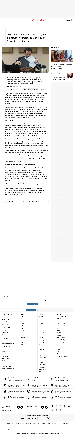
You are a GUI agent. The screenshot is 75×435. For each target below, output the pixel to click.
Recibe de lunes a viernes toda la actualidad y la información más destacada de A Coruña (40, 391)
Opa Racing (42, 360)
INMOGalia (5, 356)
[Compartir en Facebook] (14, 89)
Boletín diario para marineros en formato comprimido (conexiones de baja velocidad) (62, 385)
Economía (41, 321)
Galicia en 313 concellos (27, 347)
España (41, 323)
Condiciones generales (43, 433)
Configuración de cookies (54, 433)
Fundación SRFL (21, 423)
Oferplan (4, 353)
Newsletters (5, 332)
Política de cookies (34, 433)
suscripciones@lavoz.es (46, 418)
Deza (22, 328)
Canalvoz (43, 423)
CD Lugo (41, 362)
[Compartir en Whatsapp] (8, 89)
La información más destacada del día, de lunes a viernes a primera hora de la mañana (16, 379)
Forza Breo (41, 367)
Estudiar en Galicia (62, 323)
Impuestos (11, 198)
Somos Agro (42, 340)
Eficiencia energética (7, 366)
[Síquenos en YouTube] (69, 406)
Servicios (4, 351)
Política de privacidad (25, 433)
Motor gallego (42, 371)
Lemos (22, 333)
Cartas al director (6, 340)
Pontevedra (24, 340)
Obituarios (41, 344)
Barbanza (23, 323)
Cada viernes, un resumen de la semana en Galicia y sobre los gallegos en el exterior (16, 391)
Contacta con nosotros (8, 343)
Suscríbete (5, 324)
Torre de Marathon (43, 355)
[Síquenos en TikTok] (52, 410)
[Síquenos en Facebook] (52, 406)
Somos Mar (42, 342)
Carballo (23, 326)
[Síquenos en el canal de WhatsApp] (56, 410)
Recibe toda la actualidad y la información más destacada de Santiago (16, 397)
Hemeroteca (5, 321)
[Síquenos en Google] (61, 410)
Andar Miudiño (42, 364)
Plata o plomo (60, 330)
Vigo (22, 344)
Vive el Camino (61, 337)
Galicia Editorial (65, 423)
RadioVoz (34, 423)
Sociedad (41, 333)
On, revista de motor (62, 356)
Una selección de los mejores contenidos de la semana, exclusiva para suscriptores (63, 379)
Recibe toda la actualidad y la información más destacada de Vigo (40, 397)
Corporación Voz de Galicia (12, 423)
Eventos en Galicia (7, 358)
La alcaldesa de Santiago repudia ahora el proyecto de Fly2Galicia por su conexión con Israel (61, 66)
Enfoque (59, 335)
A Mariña (23, 318)
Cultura (40, 335)
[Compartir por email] (11, 89)
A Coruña (23, 316)
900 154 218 (28, 418)
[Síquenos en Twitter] (56, 406)
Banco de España (29, 198)
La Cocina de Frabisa (62, 326)
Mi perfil (4, 330)
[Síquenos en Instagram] (61, 406)
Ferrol (22, 330)
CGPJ (34, 198)
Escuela (59, 354)
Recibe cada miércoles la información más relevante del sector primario (39, 385)
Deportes (41, 330)
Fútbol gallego (42, 369)
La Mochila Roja (61, 340)
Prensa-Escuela (54, 423)
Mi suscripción (6, 317)
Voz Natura (48, 423)
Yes (58, 351)
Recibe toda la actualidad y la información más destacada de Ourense (63, 397)
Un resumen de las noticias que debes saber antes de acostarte (39, 379)
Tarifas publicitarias (7, 349)
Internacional (42, 326)
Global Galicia (60, 321)
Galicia (40, 318)
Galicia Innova (60, 342)
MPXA (60, 423)
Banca (23, 198)
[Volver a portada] (37, 20)
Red (58, 328)
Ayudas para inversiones (8, 368)
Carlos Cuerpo (18, 198)
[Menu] (3, 20)
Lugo (22, 335)
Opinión (41, 328)
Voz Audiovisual (28, 423)
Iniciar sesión (43, 304)
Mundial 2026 (42, 353)
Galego (59, 310)
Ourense (23, 337)
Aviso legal (18, 433)
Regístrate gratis (32, 304)
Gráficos (41, 337)
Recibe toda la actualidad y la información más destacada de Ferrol (63, 391)
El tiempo (41, 349)
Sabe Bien (59, 318)
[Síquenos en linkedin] (65, 406)
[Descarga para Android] (21, 407)
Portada (41, 316)
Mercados (59, 347)
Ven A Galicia (60, 333)
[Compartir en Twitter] (17, 89)
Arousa (22, 321)
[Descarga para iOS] (18, 407)
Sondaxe (38, 423)
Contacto (4, 360)
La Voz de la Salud (62, 316)
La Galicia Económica (44, 347)
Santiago (23, 342)
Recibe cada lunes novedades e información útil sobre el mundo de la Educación (16, 385)
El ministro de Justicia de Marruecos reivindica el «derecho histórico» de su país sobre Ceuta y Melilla (58, 76)
